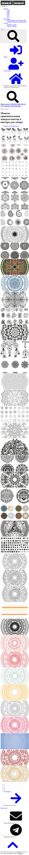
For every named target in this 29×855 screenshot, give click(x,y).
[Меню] (7, 6)
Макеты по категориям (12, 106)
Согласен (20, 853)
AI (25, 104)
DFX (15, 104)
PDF (19, 104)
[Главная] (16, 84)
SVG (2, 106)
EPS (22, 104)
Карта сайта (4, 808)
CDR (12, 104)
